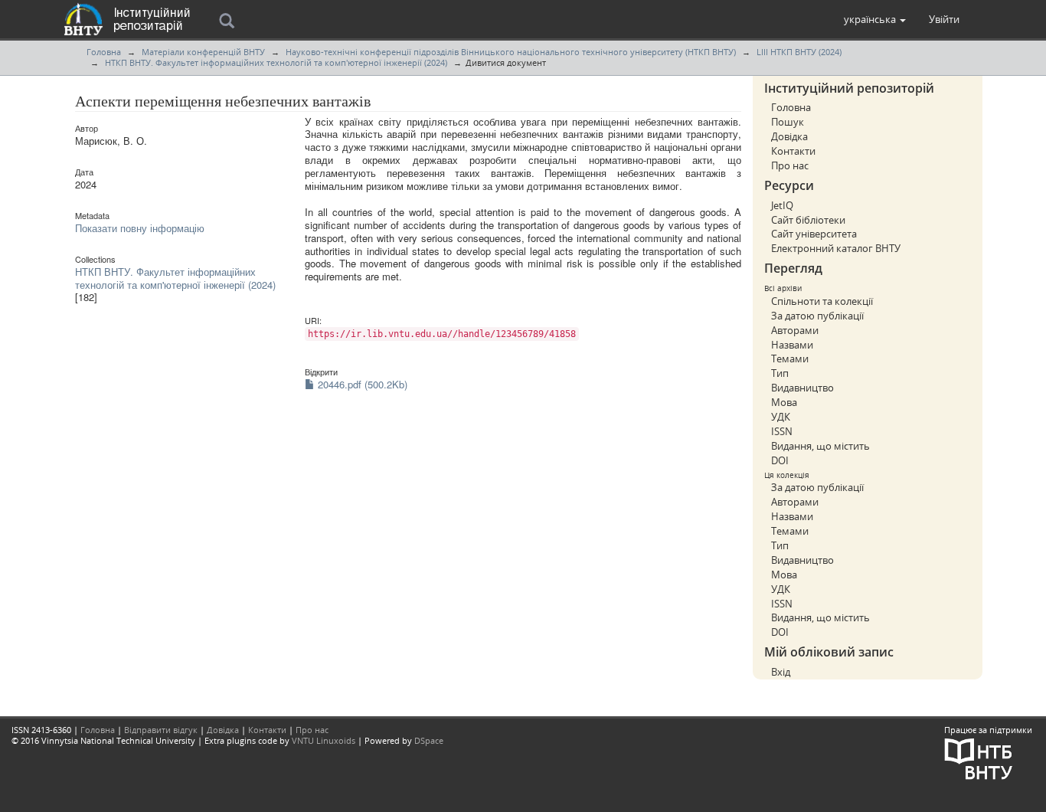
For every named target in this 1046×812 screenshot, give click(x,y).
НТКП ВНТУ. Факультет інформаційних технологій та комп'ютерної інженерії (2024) (276, 62)
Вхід (780, 672)
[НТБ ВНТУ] (978, 758)
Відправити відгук (161, 729)
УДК (780, 417)
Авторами (795, 330)
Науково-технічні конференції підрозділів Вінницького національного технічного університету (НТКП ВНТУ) (511, 51)
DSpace (428, 740)
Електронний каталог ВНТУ (836, 248)
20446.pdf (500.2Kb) (361, 384)
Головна (104, 51)
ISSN (782, 431)
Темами (790, 358)
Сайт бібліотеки (808, 220)
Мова (784, 402)
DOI (780, 460)
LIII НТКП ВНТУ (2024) (799, 51)
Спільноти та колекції (822, 301)
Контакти (793, 151)
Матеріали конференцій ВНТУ (203, 51)
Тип (780, 373)
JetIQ (782, 205)
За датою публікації (817, 316)
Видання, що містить (820, 446)
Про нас (790, 165)
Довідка (789, 136)
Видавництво (802, 388)
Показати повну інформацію (139, 228)
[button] (874, 19)
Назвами (792, 345)
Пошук (787, 122)
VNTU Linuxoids (323, 740)
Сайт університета (814, 234)
